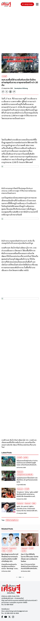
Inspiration (13, 548)
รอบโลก (26, 458)
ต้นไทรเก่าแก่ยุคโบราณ (12, 520)
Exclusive (20, 503)
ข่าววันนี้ (4, 76)
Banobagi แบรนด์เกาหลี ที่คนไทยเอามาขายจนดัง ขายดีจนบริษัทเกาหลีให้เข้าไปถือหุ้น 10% (9, 558)
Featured (20, 472)
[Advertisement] (20, 30)
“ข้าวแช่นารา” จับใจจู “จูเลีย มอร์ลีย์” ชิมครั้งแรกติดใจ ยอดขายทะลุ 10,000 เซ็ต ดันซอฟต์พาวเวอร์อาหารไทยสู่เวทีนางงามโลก (27, 495)
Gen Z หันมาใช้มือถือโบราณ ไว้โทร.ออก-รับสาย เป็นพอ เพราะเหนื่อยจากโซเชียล (29, 558)
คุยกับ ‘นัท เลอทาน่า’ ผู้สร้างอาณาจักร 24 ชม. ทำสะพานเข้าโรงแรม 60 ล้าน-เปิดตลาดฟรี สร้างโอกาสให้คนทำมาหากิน (27, 509)
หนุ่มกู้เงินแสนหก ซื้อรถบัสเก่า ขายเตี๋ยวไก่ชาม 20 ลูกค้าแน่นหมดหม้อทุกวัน (27, 480)
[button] (16, 577)
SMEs (33, 503)
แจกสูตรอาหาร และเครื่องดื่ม (24, 475)
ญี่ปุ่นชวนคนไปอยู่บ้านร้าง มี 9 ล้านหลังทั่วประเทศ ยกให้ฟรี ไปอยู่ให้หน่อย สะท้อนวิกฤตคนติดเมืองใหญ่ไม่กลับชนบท (27, 463)
